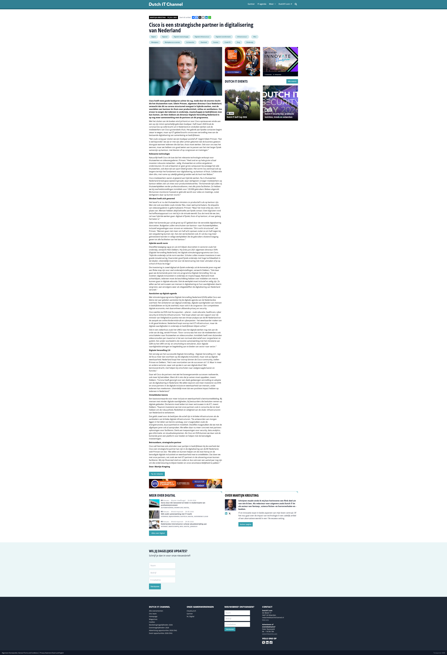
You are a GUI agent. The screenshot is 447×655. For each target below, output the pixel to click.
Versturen (155, 586)
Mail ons (265, 620)
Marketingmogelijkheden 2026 (161, 625)
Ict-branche (190, 42)
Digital (153, 37)
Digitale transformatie (223, 37)
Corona (215, 42)
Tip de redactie (157, 474)
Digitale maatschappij (181, 37)
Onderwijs (249, 42)
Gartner (190, 614)
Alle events (292, 81)
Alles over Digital (158, 533)
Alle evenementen (156, 611)
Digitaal (164, 37)
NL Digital (190, 616)
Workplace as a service (172, 42)
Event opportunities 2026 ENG (160, 633)
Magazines (153, 619)
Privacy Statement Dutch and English (52, 653)
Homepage (153, 616)
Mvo (254, 37)
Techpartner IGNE (439, 653)
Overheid (204, 42)
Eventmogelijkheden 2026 (159, 627)
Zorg (238, 42)
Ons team (153, 614)
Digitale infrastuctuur (202, 37)
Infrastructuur (242, 37)
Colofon (152, 622)
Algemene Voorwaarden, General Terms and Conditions (20, 653)
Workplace (154, 42)
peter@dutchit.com (269, 634)
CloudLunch (191, 611)
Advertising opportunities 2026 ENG (163, 630)
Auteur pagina (245, 524)
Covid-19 (227, 42)
